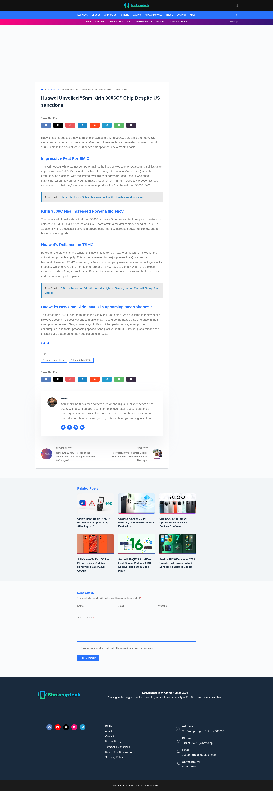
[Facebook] (46, 125)
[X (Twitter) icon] (69, 427)
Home (108, 725)
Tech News (82, 15)
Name (80, 605)
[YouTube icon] (82, 427)
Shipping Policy (178, 22)
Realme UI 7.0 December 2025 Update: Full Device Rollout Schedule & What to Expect (177, 563)
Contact (181, 15)
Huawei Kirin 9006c (81, 360)
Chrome (125, 15)
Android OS (110, 15)
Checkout (100, 22)
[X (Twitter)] (58, 125)
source (45, 342)
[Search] (237, 15)
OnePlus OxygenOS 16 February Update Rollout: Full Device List (136, 522)
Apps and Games (153, 15)
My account (116, 22)
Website (162, 605)
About (193, 15)
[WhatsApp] (119, 125)
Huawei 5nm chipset (54, 360)
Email (121, 605)
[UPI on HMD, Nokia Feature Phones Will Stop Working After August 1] (95, 503)
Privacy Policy (113, 741)
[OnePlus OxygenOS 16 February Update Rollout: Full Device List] (136, 503)
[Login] (237, 5)
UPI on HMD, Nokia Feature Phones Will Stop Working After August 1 (93, 522)
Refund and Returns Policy (151, 22)
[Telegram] (107, 125)
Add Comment (85, 617)
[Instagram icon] (75, 427)
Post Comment (88, 657)
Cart (130, 22)
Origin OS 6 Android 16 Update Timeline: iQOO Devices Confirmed (173, 522)
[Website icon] (63, 427)
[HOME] (42, 89)
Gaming (137, 15)
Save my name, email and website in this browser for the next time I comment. (117, 648)
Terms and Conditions (117, 747)
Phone (169, 15)
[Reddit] (95, 125)
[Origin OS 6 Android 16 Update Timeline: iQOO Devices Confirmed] (177, 503)
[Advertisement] (136, 48)
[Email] (131, 125)
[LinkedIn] (82, 125)
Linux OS (96, 15)
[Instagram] (74, 727)
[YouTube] (58, 727)
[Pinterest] (70, 125)
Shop (88, 22)
